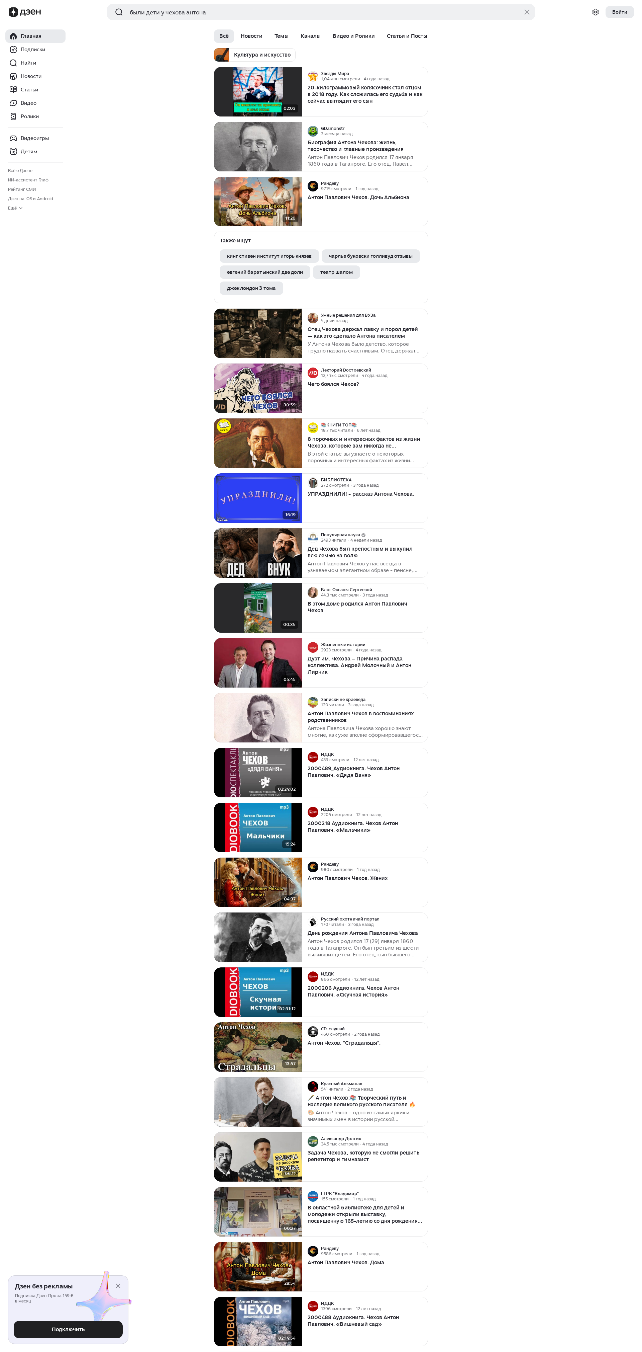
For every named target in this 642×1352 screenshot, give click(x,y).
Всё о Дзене (20, 170)
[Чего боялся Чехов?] (258, 388)
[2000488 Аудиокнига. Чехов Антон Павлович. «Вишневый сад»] (258, 1322)
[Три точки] (422, 76)
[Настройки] (595, 12)
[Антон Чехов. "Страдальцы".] (258, 1047)
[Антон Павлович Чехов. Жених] (258, 882)
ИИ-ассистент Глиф (28, 179)
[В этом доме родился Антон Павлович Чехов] (258, 608)
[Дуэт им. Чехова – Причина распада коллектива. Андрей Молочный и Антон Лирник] (258, 663)
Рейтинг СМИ (22, 189)
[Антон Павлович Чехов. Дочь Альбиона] (258, 202)
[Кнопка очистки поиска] (527, 12)
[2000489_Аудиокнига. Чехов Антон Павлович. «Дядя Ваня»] (258, 773)
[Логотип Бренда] (13, 12)
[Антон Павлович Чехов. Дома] (258, 1267)
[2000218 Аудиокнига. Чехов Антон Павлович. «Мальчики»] (258, 828)
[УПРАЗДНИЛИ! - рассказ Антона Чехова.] (258, 498)
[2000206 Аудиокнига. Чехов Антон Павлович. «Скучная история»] (258, 992)
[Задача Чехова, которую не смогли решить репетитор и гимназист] (258, 1157)
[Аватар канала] (313, 76)
